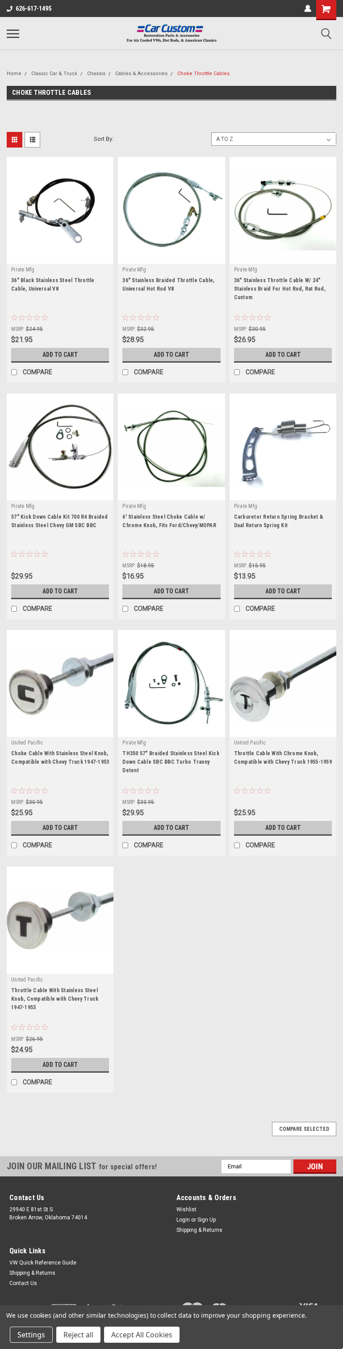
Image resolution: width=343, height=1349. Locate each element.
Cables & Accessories (141, 73)
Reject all (78, 1335)
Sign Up (206, 1220)
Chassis (96, 73)
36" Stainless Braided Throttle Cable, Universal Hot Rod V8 (168, 284)
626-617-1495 (33, 8)
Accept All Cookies (141, 1335)
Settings (31, 1335)
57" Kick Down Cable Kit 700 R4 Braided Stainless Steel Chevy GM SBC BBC (59, 521)
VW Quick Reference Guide (42, 1263)
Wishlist (186, 1209)
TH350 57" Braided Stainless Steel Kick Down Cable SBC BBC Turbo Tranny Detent (170, 762)
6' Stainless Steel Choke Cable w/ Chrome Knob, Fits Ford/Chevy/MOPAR (169, 521)
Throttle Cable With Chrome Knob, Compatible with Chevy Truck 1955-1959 (283, 757)
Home (14, 73)
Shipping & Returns (199, 1230)
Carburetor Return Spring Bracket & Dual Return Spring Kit (278, 521)
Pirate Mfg (23, 269)
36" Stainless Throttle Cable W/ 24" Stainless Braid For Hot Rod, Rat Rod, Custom (280, 288)
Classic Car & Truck (54, 73)
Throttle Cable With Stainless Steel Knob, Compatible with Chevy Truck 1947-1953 (54, 999)
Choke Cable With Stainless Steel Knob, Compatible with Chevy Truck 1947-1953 (60, 757)
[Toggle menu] (13, 33)
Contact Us (23, 1283)
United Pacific (27, 743)
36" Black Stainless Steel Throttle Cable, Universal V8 (53, 284)
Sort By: (103, 138)
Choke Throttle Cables (203, 73)
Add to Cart (60, 354)
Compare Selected (304, 1129)
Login (183, 1220)
